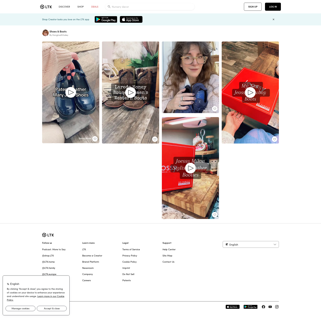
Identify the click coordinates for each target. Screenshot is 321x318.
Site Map (167, 255)
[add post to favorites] (95, 139)
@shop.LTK (48, 255)
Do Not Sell (128, 274)
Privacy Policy (129, 255)
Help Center (169, 249)
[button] (251, 244)
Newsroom (88, 267)
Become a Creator (92, 255)
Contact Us (168, 261)
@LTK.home (48, 261)
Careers (86, 280)
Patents (126, 280)
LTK (84, 249)
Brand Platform (90, 261)
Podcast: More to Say (54, 249)
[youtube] (270, 307)
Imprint (126, 267)
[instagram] (277, 307)
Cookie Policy (129, 261)
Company (87, 274)
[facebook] (263, 307)
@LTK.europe (49, 274)
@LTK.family (48, 267)
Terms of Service (131, 249)
